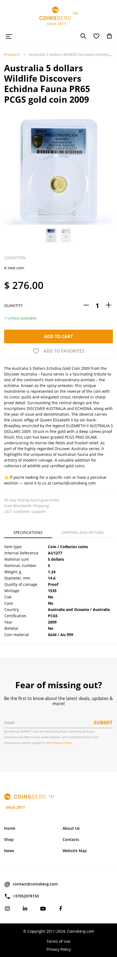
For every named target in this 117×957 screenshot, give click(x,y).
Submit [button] (103, 722)
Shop (9, 839)
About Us (71, 828)
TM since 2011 (58, 18)
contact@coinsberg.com (35, 884)
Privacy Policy (59, 949)
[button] (8, 170)
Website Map (75, 850)
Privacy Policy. (63, 743)
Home (9, 828)
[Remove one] (86, 305)
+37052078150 (26, 896)
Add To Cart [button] (58, 336)
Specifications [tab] (28, 532)
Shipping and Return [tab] (82, 532)
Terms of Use (58, 941)
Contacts (71, 839)
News (9, 850)
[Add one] (108, 305)
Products (12, 54)
